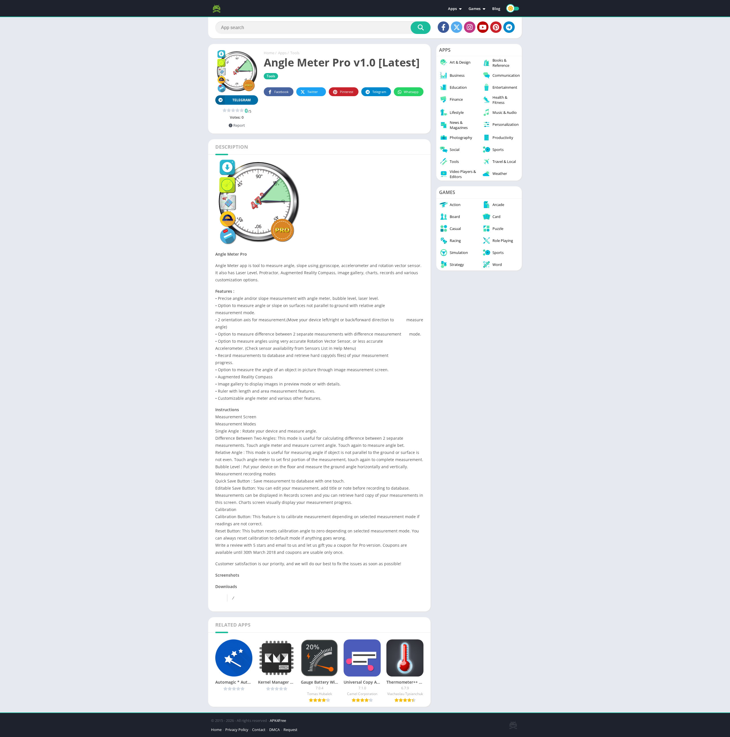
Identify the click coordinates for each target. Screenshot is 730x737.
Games (474, 8)
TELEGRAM (241, 100)
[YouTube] (482, 27)
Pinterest (346, 92)
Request (290, 729)
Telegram (379, 92)
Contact (258, 729)
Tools (294, 52)
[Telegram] (509, 27)
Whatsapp (411, 92)
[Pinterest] (496, 27)
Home (269, 52)
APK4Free (278, 720)
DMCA (274, 729)
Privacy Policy (236, 729)
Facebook (281, 92)
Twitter (312, 92)
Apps (452, 8)
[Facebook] (443, 27)
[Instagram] (469, 27)
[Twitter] (456, 27)
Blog (496, 8)
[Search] (421, 27)
